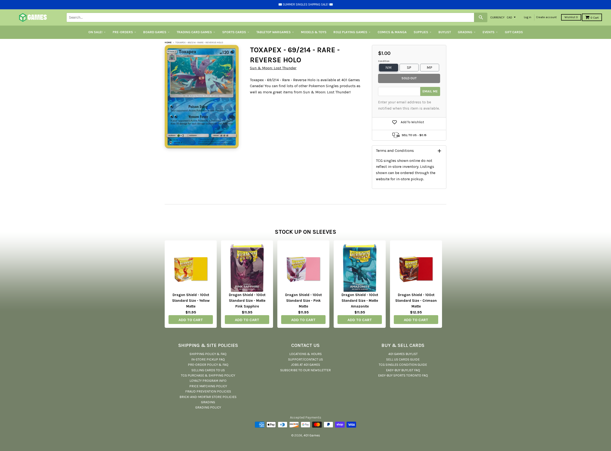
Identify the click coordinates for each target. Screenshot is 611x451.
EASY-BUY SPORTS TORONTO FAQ (403, 375)
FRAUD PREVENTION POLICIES (208, 391)
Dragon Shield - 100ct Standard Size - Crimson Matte (416, 300)
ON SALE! (95, 32)
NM (388, 67)
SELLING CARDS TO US (208, 370)
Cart (594, 17)
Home (168, 42)
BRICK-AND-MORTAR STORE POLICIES (208, 397)
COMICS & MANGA (392, 32)
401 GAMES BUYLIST (403, 354)
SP (409, 67)
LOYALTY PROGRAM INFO (208, 381)
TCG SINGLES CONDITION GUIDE (403, 365)
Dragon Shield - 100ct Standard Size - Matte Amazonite (360, 300)
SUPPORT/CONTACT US (305, 359)
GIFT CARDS (514, 32)
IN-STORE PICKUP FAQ (208, 359)
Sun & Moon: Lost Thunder (273, 68)
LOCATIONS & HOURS (305, 354)
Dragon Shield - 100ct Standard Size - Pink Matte (303, 300)
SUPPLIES (421, 32)
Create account (546, 17)
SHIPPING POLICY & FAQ (208, 354)
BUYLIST (444, 32)
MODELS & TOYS (314, 32)
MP (429, 67)
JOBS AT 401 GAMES (305, 365)
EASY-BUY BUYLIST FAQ (403, 370)
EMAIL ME (430, 91)
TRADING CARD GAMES (194, 32)
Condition (384, 61)
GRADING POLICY (208, 407)
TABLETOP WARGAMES (273, 32)
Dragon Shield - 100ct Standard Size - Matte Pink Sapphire (247, 300)
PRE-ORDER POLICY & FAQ (208, 365)
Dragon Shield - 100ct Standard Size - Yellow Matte (191, 300)
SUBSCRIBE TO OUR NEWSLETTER (305, 370)
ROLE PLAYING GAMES (350, 32)
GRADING (465, 32)
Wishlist (571, 17)
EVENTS (489, 32)
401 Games (312, 435)
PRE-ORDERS (123, 32)
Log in (527, 17)
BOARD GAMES (154, 32)
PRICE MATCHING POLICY (208, 386)
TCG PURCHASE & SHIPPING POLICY (208, 375)
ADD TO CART (191, 320)
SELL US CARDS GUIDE (403, 359)
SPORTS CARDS (234, 32)
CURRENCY (497, 17)
